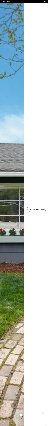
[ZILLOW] (4, 421)
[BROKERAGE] (7, 421)
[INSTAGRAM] (7, 418)
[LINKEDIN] (10, 418)
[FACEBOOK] (4, 418)
